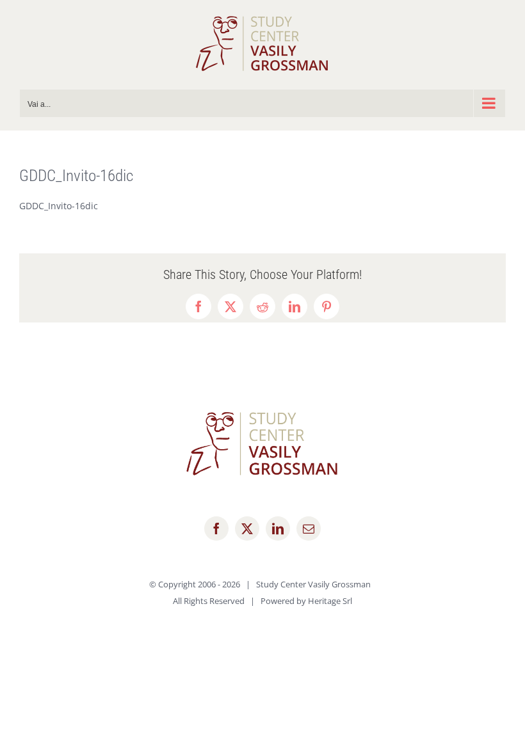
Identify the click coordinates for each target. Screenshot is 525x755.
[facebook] (216, 528)
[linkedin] (278, 528)
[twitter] (247, 528)
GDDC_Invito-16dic (58, 206)
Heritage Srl (330, 601)
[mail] (308, 528)
